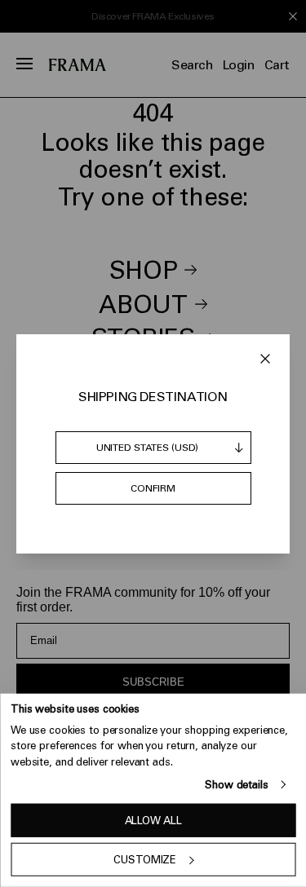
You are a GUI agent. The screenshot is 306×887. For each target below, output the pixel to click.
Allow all (153, 820)
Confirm (153, 488)
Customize (144, 860)
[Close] (265, 359)
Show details (236, 785)
